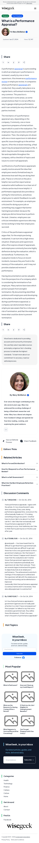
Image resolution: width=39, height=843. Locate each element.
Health (6, 780)
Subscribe (19, 653)
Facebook (7, 820)
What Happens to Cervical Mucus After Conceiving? (10, 731)
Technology (8, 783)
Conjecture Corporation (22, 837)
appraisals (23, 85)
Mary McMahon (19, 32)
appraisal (18, 69)
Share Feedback (30, 441)
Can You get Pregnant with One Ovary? (27, 731)
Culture (6, 793)
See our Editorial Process (12, 441)
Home (6, 796)
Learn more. (29, 3)
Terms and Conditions (17, 839)
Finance (7, 787)
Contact (7, 810)
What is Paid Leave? (10, 685)
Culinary (7, 790)
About (6, 806)
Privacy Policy (6, 839)
